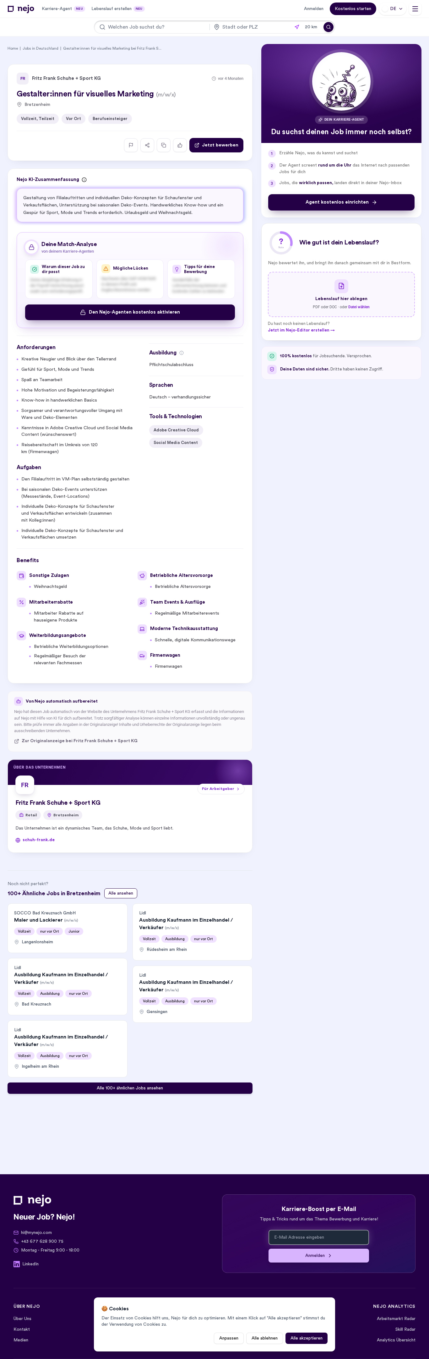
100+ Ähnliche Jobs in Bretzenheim (54, 893)
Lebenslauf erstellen (117, 9)
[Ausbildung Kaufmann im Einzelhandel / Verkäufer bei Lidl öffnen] (67, 986)
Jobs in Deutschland (40, 48)
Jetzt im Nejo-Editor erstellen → (301, 330)
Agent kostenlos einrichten (337, 202)
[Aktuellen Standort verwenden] (296, 27)
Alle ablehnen (265, 1338)
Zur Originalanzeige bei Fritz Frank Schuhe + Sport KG (80, 741)
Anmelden (313, 9)
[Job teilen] (147, 145)
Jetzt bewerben (220, 145)
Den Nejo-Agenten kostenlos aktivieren (134, 312)
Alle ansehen (120, 893)
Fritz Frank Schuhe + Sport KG (66, 78)
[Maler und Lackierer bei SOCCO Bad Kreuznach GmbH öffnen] (67, 928)
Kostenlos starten (353, 9)
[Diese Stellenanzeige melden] (131, 145)
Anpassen (228, 1338)
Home (13, 48)
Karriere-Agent (62, 9)
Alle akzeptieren (307, 1338)
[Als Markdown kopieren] (164, 145)
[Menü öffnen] (415, 9)
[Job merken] (180, 145)
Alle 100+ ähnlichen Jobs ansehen (130, 1088)
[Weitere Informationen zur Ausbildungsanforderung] (181, 353)
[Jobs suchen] (328, 27)
